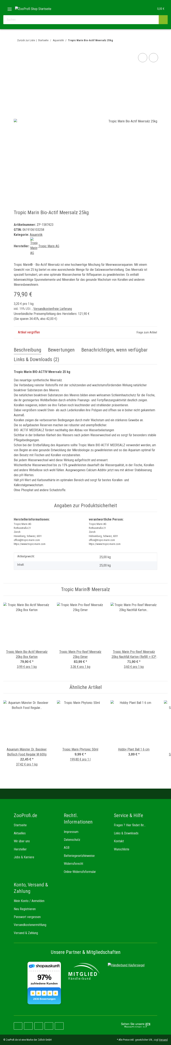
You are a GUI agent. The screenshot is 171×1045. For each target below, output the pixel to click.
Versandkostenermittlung (30, 925)
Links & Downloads (126, 833)
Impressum (71, 832)
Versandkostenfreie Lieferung (52, 309)
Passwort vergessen (27, 917)
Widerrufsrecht (73, 864)
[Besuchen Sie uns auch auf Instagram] (38, 1026)
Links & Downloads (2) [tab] (36, 359)
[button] (135, 9)
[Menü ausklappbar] (10, 7)
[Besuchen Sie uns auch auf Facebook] (18, 1026)
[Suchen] (163, 19)
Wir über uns (22, 841)
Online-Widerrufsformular (80, 872)
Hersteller (20, 849)
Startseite (20, 825)
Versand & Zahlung (26, 933)
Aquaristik (36, 235)
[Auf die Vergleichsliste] (142, 57)
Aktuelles (20, 833)
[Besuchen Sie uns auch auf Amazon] (49, 1026)
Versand (163, 1039)
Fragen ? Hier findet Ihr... (130, 825)
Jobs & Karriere (24, 857)
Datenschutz (72, 840)
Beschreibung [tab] (27, 350)
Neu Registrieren (25, 909)
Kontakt (119, 841)
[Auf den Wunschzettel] (153, 57)
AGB (66, 848)
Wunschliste (121, 849)
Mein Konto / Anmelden (29, 901)
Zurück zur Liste (26, 40)
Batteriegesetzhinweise (79, 856)
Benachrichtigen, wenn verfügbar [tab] (114, 350)
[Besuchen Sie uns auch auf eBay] (59, 1026)
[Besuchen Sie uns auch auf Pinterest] (28, 1026)
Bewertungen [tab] (61, 350)
